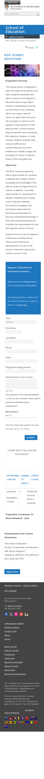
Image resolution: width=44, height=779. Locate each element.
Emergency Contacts (12, 585)
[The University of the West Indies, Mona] (22, 6)
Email (9, 357)
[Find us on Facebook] (6, 615)
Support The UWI (11, 666)
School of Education (27, 40)
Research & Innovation (13, 662)
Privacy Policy (21, 305)
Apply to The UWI (11, 650)
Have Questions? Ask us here (20, 377)
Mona (13, 40)
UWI (7, 40)
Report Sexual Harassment (15, 674)
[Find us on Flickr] (16, 615)
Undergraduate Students (14, 623)
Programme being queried (18, 367)
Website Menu (16, 37)
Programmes (9, 654)
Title (8, 318)
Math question (12, 412)
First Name (11, 328)
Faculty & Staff (10, 631)
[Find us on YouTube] (21, 615)
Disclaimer (29, 710)
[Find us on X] (11, 615)
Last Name (11, 338)
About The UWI (10, 646)
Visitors (7, 639)
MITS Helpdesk (10, 591)
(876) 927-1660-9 (15, 606)
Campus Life (9, 658)
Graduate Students (12, 627)
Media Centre (9, 670)
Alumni (7, 635)
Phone (9, 347)
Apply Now (12, 571)
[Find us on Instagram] (26, 615)
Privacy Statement (11, 713)
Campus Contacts (30, 585)
